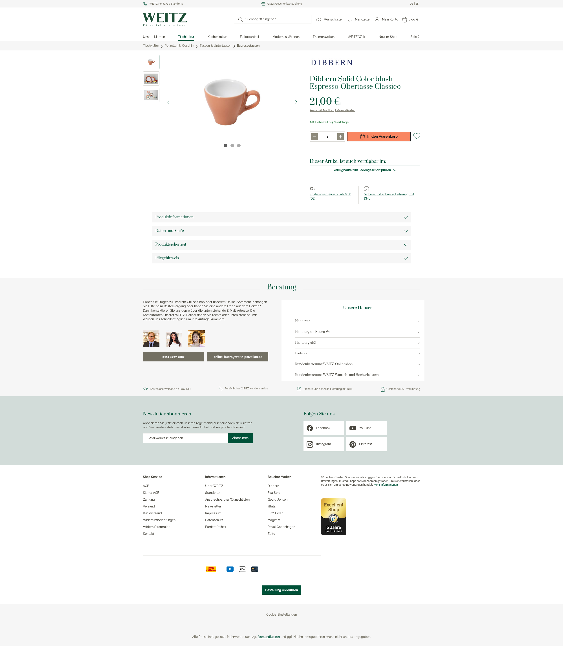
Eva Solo (274, 492)
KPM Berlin (275, 513)
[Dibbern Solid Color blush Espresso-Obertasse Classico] (232, 102)
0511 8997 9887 (173, 357)
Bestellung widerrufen (281, 590)
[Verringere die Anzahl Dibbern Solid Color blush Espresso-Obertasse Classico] (314, 136)
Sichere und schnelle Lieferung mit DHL (328, 389)
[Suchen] (238, 19)
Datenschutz (214, 520)
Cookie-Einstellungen (281, 614)
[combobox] (277, 19)
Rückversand (152, 513)
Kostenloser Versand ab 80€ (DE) (170, 389)
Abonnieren (240, 438)
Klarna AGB (151, 492)
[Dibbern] (332, 62)
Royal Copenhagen (281, 527)
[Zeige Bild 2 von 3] (232, 145)
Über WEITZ (214, 486)
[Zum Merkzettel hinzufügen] (416, 137)
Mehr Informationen (386, 484)
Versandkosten (269, 637)
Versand (149, 506)
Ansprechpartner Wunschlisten (227, 499)
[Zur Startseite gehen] (186, 19)
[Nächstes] (296, 102)
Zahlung (149, 499)
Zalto (271, 533)
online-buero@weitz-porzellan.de (238, 357)
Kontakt (148, 533)
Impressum (213, 513)
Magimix (274, 520)
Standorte (212, 492)
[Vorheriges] (168, 102)
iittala (272, 506)
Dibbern (273, 486)
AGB (146, 486)
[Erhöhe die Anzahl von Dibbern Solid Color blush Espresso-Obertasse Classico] (340, 136)
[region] (222, 102)
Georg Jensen (277, 499)
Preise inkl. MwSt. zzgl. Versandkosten (332, 110)
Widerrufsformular (156, 527)
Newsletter (213, 506)
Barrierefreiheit (215, 527)
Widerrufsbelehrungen (159, 520)
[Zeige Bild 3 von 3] (239, 145)
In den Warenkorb (382, 136)
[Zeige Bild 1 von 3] (225, 145)
